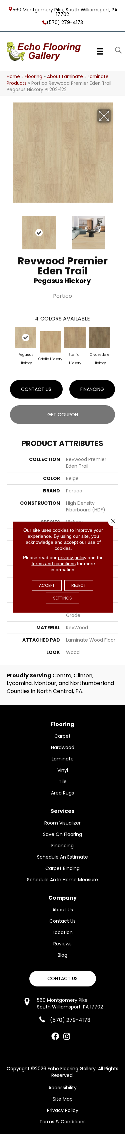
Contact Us (36, 389)
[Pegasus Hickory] (25, 337)
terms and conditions (54, 563)
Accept (47, 585)
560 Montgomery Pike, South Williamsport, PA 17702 (65, 12)
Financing (92, 389)
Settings (62, 598)
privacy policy (72, 557)
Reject (78, 585)
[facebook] (55, 1037)
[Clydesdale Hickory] (99, 337)
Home (13, 76)
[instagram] (66, 1037)
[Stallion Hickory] (75, 337)
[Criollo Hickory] (50, 341)
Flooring (33, 76)
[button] (62, 978)
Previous (10, 229)
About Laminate (65, 76)
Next (115, 229)
